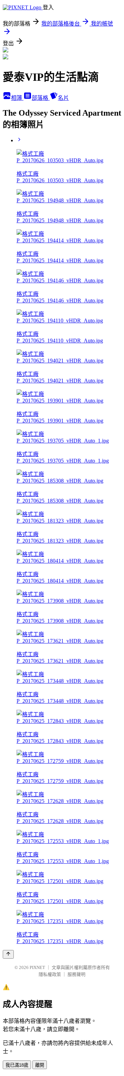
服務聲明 (76, 974)
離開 (39, 1065)
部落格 (41, 98)
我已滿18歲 (17, 1065)
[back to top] (8, 954)
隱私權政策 (50, 974)
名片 (63, 98)
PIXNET (37, 967)
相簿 (17, 98)
